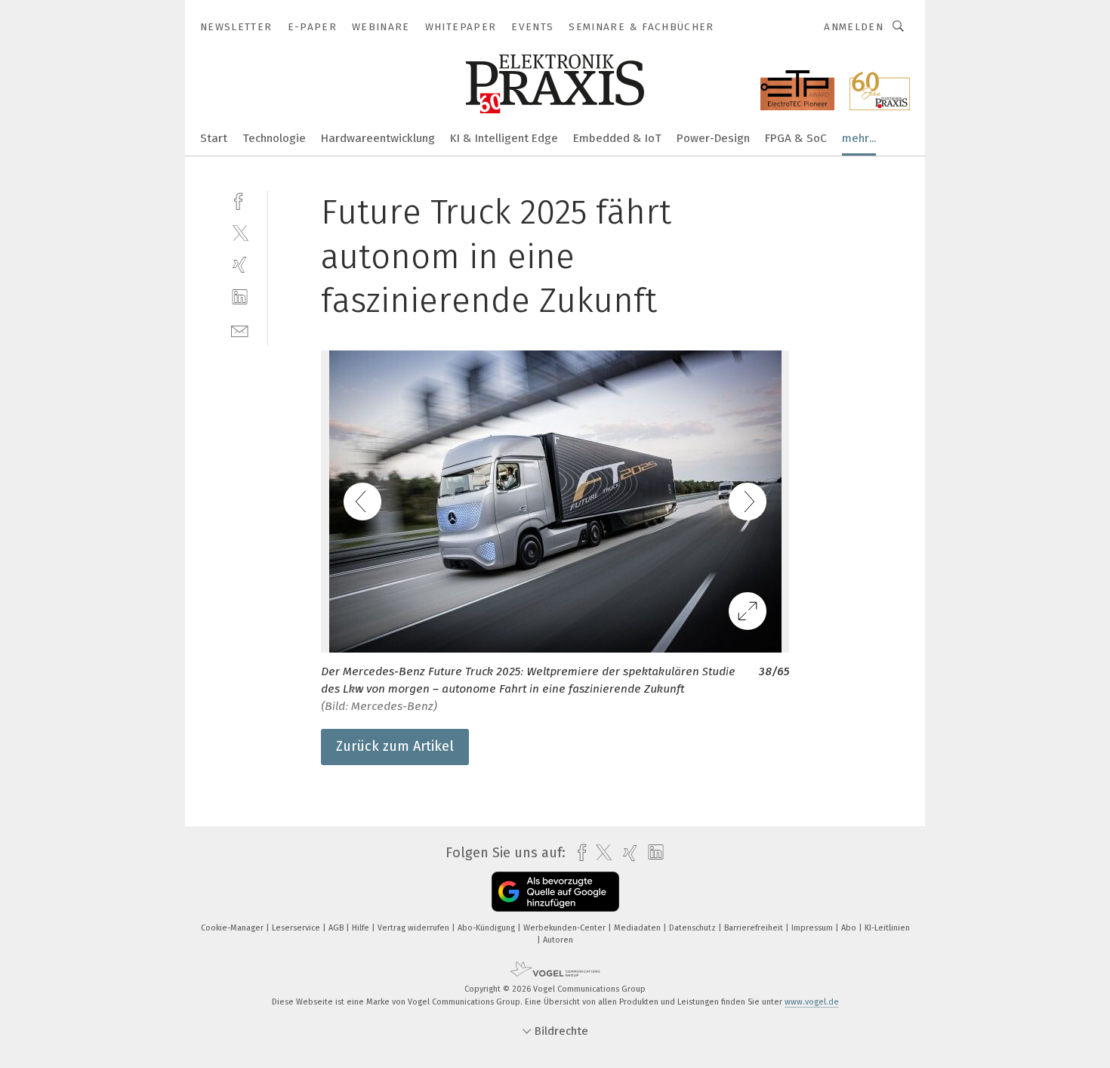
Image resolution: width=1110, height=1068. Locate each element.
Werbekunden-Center (565, 928)
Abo (850, 928)
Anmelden (853, 26)
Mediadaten (638, 928)
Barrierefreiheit (754, 928)
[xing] (239, 264)
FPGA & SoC (796, 138)
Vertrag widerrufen (415, 928)
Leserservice (297, 928)
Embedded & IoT (617, 138)
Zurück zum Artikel (395, 746)
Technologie (274, 138)
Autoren (558, 940)
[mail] (239, 329)
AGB (337, 928)
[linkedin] (239, 297)
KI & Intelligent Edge (504, 138)
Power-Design (713, 138)
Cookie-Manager (233, 928)
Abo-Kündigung (487, 928)
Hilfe (362, 928)
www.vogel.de (812, 1002)
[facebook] (239, 199)
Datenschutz (693, 928)
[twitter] (239, 232)
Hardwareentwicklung (378, 138)
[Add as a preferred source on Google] (555, 892)
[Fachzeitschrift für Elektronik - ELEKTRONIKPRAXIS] (213, 137)
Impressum (813, 928)
